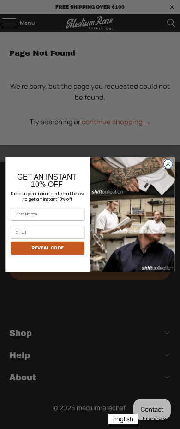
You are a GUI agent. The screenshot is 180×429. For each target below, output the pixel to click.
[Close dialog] (168, 163)
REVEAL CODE (47, 247)
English (123, 419)
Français (154, 419)
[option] (154, 419)
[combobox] (123, 419)
